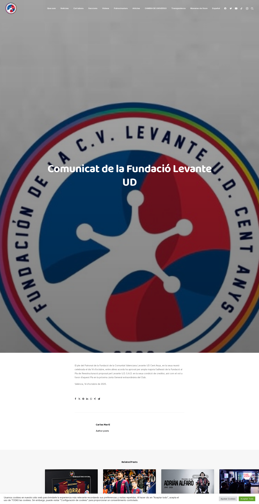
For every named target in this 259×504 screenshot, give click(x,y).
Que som (51, 8)
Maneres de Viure (198, 8)
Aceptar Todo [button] (247, 499)
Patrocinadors (121, 8)
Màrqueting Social (81, 477)
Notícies (65, 8)
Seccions (92, 8)
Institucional (142, 477)
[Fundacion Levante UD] (11, 8)
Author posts (102, 431)
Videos (105, 8)
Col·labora (78, 8)
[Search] (252, 8)
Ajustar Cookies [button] (228, 499)
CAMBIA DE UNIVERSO (156, 8)
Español (216, 8)
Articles (136, 8)
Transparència (178, 8)
